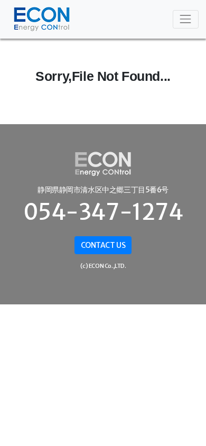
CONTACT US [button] (103, 245)
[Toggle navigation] (186, 19)
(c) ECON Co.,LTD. (103, 266)
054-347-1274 (103, 212)
